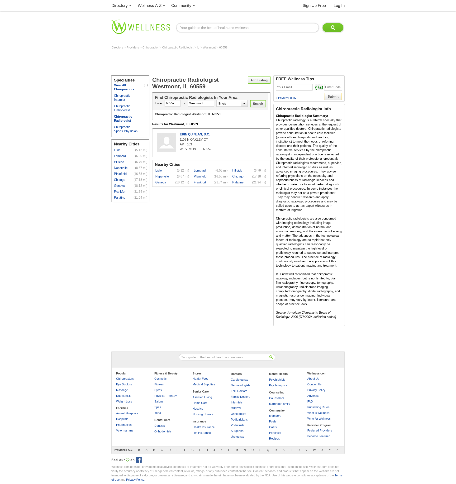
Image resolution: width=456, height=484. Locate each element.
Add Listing (259, 80)
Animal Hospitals (127, 413)
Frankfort (120, 191)
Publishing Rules (318, 407)
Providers (133, 47)
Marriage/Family (279, 404)
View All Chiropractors (124, 87)
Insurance (199, 421)
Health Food (201, 378)
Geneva (119, 185)
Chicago (119, 180)
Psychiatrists (277, 379)
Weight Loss (124, 401)
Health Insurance (204, 427)
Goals (273, 427)
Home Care (200, 403)
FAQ (310, 401)
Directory (119, 5)
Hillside (119, 162)
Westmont (209, 47)
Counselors (276, 398)
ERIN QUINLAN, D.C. (195, 134)
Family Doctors (240, 396)
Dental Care (162, 420)
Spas (157, 407)
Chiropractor (150, 47)
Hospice (198, 408)
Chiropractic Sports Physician (126, 129)
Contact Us (314, 384)
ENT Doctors (239, 391)
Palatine (119, 197)
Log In (339, 5)
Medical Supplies (204, 384)
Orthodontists (162, 431)
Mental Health (278, 374)
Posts (272, 421)
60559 (223, 47)
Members (275, 415)
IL (198, 47)
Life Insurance (202, 433)
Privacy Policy (286, 98)
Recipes (274, 438)
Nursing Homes (203, 414)
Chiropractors (125, 378)
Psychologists (278, 385)
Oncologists (238, 414)
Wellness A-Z (150, 5)
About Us (313, 378)
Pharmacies (124, 424)
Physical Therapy (165, 396)
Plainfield (120, 174)
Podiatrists (237, 425)
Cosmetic (160, 378)
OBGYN (236, 408)
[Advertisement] (197, 62)
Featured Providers (319, 430)
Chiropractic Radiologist (178, 47)
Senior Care (201, 391)
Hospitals (122, 419)
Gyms (158, 390)
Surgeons (237, 431)
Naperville (121, 168)
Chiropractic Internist (122, 97)
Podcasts (275, 433)
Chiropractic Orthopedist (122, 108)
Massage (122, 390)
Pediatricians (239, 419)
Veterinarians (124, 430)
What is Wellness (318, 413)
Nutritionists (123, 396)
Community (181, 5)
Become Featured (318, 436)
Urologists (237, 436)
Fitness (159, 384)
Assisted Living (202, 397)
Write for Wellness (319, 418)
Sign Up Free (314, 5)
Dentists (159, 425)
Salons (158, 401)
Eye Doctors (124, 384)
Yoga (157, 413)
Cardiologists (239, 379)
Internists (236, 402)
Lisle (117, 150)
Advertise (313, 396)
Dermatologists (240, 385)
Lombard (120, 156)
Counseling (276, 392)
